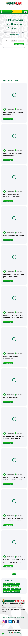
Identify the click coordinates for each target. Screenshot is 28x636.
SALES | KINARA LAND (10, 397)
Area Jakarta (7, 591)
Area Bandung (7, 583)
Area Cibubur (15, 586)
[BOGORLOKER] (14, 5)
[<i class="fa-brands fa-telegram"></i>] (21, 8)
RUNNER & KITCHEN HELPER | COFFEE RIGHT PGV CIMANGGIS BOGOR (14, 318)
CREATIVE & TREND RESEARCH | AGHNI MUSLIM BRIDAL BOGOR (13, 277)
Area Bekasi (15, 583)
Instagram (15, 8)
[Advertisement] (14, 63)
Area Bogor (6, 586)
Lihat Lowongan (8, 119)
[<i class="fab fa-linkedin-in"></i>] (18, 8)
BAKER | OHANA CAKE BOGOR (13, 235)
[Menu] (2, 12)
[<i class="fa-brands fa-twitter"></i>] (19, 8)
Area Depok (6, 588)
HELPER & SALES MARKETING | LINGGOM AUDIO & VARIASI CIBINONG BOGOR (13, 521)
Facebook (9, 8)
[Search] (25, 12)
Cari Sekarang (19, 44)
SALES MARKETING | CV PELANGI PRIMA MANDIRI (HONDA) (11, 197)
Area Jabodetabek (16, 588)
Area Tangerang (15, 591)
